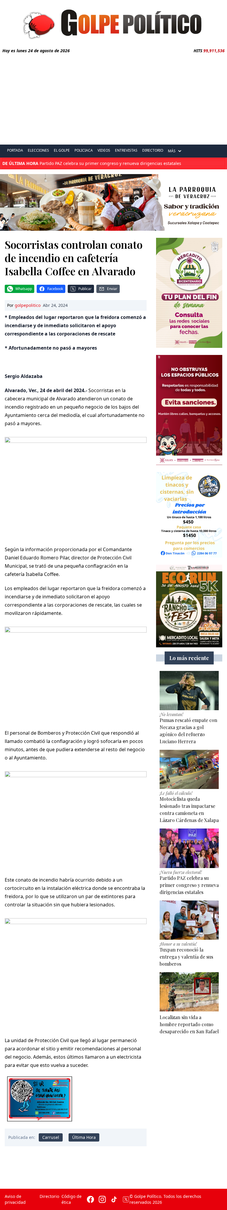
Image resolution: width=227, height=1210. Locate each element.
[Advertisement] (113, 98)
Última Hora (84, 1137)
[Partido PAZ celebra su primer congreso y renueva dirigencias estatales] (189, 848)
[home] (113, 23)
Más (172, 151)
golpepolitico (27, 305)
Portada (15, 150)
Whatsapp (23, 288)
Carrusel (50, 1137)
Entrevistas (126, 150)
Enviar (112, 288)
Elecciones (38, 150)
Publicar (85, 288)
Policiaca (83, 150)
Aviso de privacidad (15, 1199)
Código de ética (71, 1199)
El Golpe (62, 150)
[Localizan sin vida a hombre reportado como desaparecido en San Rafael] (189, 991)
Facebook (55, 288)
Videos (104, 150)
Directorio (152, 150)
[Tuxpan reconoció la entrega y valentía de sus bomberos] (189, 920)
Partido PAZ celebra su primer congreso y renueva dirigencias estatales (91, 163)
